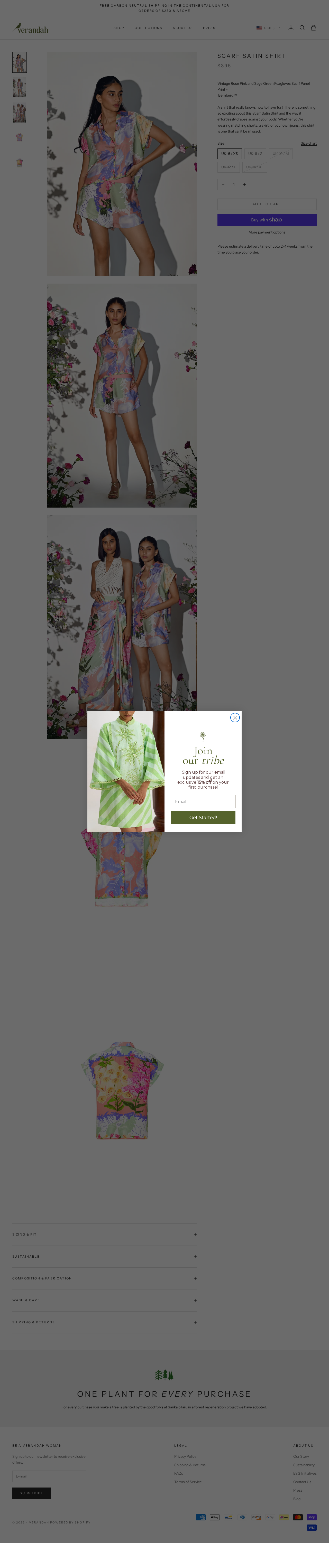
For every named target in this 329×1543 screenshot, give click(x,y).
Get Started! (203, 817)
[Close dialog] (235, 717)
